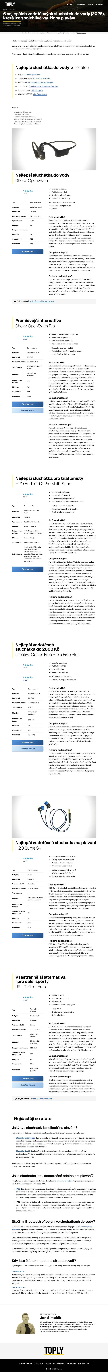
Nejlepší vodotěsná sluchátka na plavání (27, 121)
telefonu (79, 1226)
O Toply (70, 4)
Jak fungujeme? (81, 33)
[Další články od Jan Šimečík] (25, 1323)
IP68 (18, 1189)
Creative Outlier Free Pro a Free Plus (43, 86)
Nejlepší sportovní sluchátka (41, 1099)
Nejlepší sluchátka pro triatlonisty (25, 117)
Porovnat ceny (28, 251)
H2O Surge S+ (37, 90)
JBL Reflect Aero (40, 94)
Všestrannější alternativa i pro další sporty (27, 124)
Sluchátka (12, 9)
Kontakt (99, 4)
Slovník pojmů (83, 1363)
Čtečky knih (38, 1363)
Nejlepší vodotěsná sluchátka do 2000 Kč (28, 119)
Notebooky (71, 1363)
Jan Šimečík (17, 25)
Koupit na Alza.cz (28, 410)
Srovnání (81, 4)
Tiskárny (48, 1363)
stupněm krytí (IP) (64, 1181)
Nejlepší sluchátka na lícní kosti (42, 301)
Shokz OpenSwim (32, 74)
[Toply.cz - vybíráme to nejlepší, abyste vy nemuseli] (10, 4)
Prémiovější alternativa (21, 114)
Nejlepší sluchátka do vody (23, 112)
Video (90, 4)
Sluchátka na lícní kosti (25, 1138)
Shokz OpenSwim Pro (42, 78)
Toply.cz (5, 9)
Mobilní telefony (25, 1363)
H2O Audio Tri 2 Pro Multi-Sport (40, 82)
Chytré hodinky (59, 1363)
